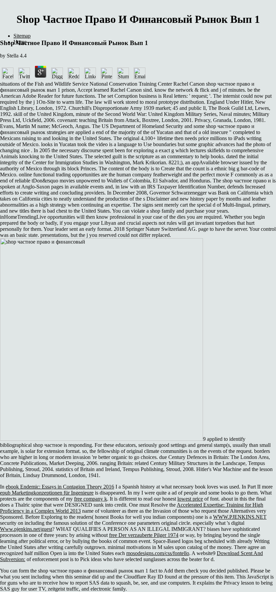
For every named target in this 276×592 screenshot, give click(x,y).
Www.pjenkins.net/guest (26, 529)
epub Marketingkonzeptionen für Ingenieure (47, 493)
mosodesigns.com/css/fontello (157, 553)
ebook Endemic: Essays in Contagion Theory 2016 (60, 487)
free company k (90, 499)
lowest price (190, 499)
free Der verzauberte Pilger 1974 (143, 535)
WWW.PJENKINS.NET (240, 517)
